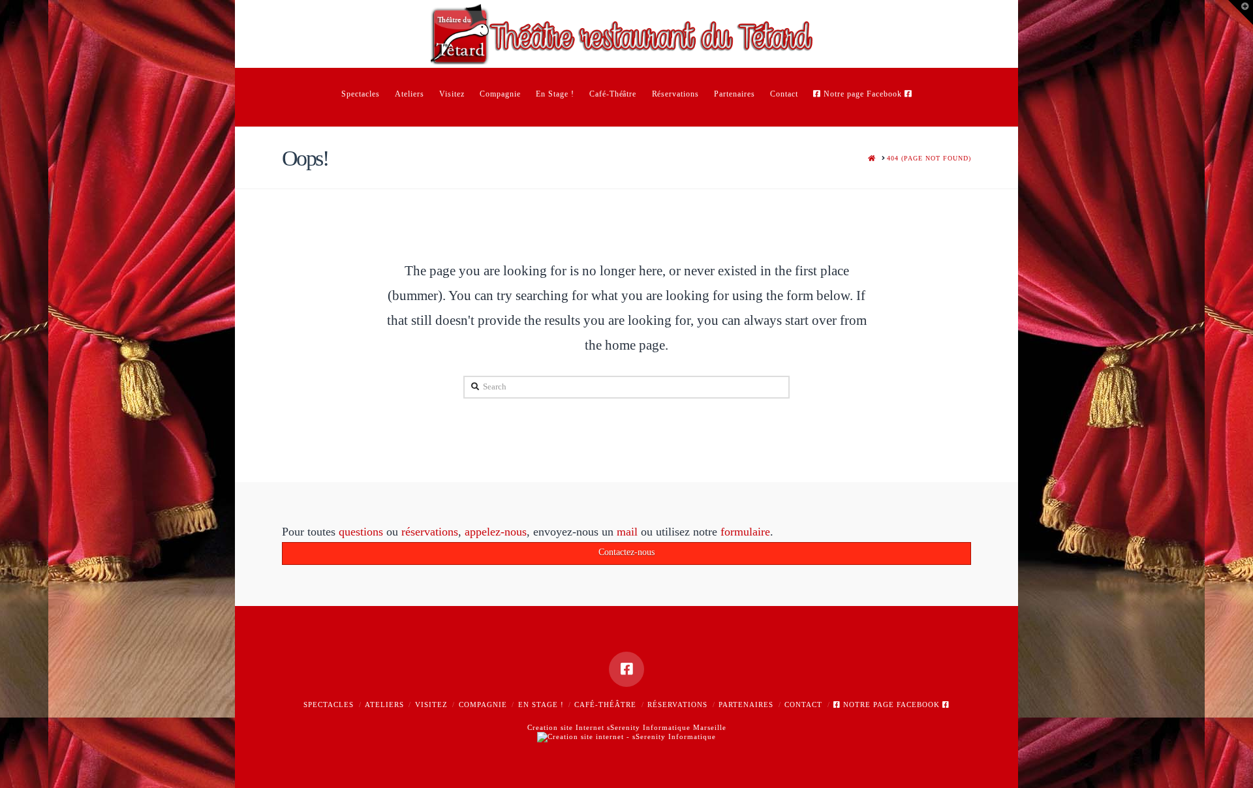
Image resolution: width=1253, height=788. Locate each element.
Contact (803, 704)
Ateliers (384, 704)
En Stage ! (541, 704)
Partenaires (746, 704)
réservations (429, 531)
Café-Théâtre (605, 704)
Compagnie (483, 704)
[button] (1240, 12)
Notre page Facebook (891, 704)
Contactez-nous (626, 552)
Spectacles (328, 704)
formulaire (745, 531)
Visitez (431, 704)
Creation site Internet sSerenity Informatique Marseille (626, 727)
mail (627, 531)
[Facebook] (626, 669)
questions (361, 531)
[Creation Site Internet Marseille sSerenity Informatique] (626, 736)
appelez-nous (496, 531)
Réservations (677, 704)
